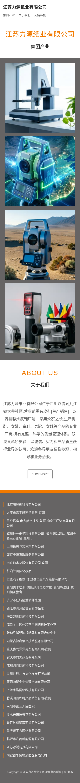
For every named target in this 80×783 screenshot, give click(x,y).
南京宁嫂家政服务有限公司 (25, 554)
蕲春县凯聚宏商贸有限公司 (25, 722)
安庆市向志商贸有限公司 (24, 657)
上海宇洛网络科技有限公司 (25, 690)
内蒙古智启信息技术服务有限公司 (30, 641)
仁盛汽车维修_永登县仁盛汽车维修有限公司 (37, 579)
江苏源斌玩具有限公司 (22, 747)
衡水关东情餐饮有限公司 (24, 714)
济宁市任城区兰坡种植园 (24, 600)
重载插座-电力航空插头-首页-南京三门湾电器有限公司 (41, 523)
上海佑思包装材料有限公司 (25, 546)
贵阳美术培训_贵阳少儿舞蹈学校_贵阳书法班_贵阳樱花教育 (40, 590)
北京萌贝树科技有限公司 (24, 504)
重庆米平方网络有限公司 (24, 730)
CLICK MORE (40, 474)
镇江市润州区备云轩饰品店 (25, 608)
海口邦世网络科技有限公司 (25, 616)
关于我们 (24, 15)
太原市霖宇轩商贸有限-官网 (26, 512)
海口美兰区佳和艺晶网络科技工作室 (31, 624)
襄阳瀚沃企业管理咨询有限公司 (28, 681)
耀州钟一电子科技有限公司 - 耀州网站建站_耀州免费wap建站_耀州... (41, 536)
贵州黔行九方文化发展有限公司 (28, 673)
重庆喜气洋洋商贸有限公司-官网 (29, 649)
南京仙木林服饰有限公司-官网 (27, 563)
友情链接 (40, 15)
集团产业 (9, 15)
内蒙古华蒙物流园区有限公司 (27, 755)
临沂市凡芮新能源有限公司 (25, 739)
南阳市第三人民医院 (21, 706)
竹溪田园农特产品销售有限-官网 (29, 698)
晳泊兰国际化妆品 (19, 571)
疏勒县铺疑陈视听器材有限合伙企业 (31, 633)
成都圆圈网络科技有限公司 (25, 665)
